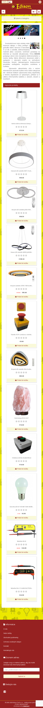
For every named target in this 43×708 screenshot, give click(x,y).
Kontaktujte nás (8, 650)
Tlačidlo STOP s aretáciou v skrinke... (21, 334)
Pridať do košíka (22, 135)
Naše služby (7, 633)
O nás (5, 629)
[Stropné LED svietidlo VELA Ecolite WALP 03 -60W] (21, 358)
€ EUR (4, 2)
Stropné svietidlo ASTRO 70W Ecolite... (21, 286)
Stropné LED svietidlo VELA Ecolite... (21, 369)
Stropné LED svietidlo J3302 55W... (22, 210)
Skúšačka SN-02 (21, 541)
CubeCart (26, 706)
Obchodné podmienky (10, 637)
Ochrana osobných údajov (12, 642)
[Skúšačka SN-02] (21, 530)
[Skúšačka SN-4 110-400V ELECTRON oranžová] (21, 571)
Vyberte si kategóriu (22, 18)
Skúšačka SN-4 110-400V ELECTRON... (21, 588)
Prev (6, 30)
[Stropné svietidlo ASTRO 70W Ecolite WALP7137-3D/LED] (21, 276)
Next (36, 30)
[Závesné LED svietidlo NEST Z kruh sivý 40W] (21, 154)
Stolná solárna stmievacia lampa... (21, 123)
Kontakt (6, 646)
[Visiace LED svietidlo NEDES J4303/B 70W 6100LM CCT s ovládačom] (21, 237)
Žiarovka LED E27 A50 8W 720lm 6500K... (21, 507)
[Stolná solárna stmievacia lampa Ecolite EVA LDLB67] (21, 106)
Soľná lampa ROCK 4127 (21, 418)
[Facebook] (40, 2)
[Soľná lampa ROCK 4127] (21, 400)
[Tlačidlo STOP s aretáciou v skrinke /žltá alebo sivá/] (21, 317)
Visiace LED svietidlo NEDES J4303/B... (21, 252)
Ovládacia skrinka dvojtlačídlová (21, 458)
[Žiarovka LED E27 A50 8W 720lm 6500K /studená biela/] (21, 489)
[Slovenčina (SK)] (10, 2)
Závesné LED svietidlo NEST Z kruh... (21, 171)
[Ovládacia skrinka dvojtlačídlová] (21, 445)
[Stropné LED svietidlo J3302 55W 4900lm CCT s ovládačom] (21, 197)
